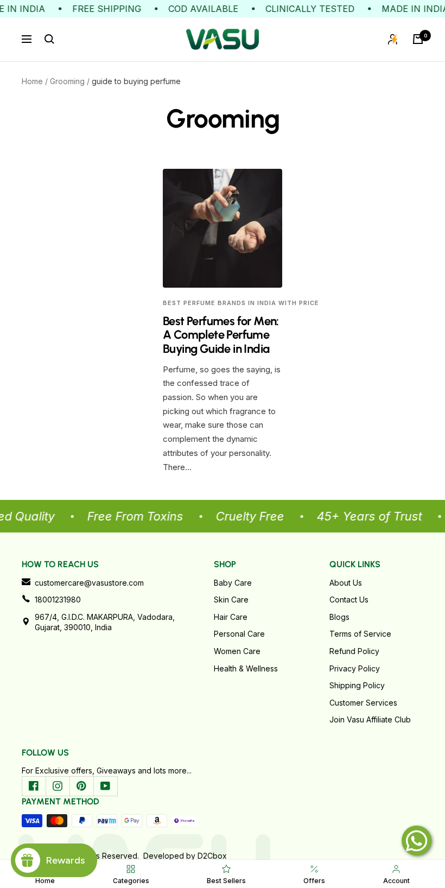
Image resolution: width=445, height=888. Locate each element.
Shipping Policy (357, 685)
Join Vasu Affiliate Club (370, 719)
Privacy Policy (354, 668)
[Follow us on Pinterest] (81, 786)
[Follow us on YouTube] (105, 786)
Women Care (237, 651)
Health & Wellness (246, 668)
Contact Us (348, 599)
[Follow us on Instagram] (57, 786)
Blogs (339, 616)
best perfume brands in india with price (241, 303)
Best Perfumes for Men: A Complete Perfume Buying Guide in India (221, 335)
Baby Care (233, 582)
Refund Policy (354, 651)
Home (32, 81)
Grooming (67, 81)
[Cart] (417, 39)
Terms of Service (360, 633)
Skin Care (231, 599)
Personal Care (239, 633)
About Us (345, 582)
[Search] (49, 39)
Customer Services (363, 702)
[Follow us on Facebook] (34, 786)
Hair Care (230, 616)
